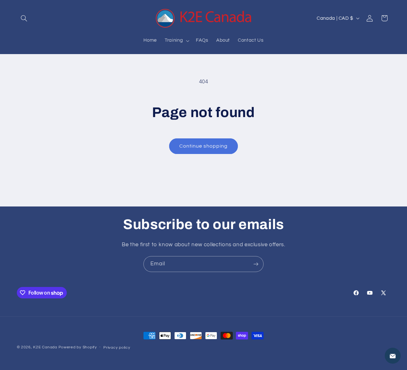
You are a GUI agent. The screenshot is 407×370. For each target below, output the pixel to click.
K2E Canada (45, 347)
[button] (24, 18)
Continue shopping (203, 146)
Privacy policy (116, 347)
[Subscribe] (256, 264)
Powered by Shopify (78, 347)
